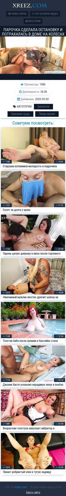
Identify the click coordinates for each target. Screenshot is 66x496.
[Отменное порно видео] (33, 5)
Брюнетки (43, 106)
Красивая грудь (20, 114)
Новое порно (18, 13)
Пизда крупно (47, 114)
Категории (34, 21)
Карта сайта (33, 492)
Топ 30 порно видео (46, 13)
